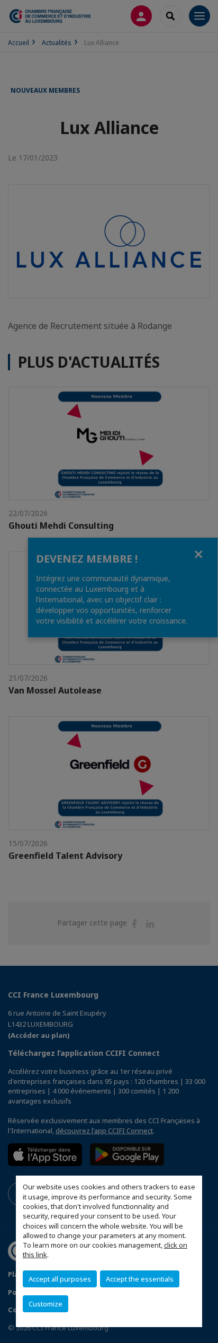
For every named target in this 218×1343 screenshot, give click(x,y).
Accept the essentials (140, 1279)
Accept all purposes (60, 1279)
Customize (45, 1304)
